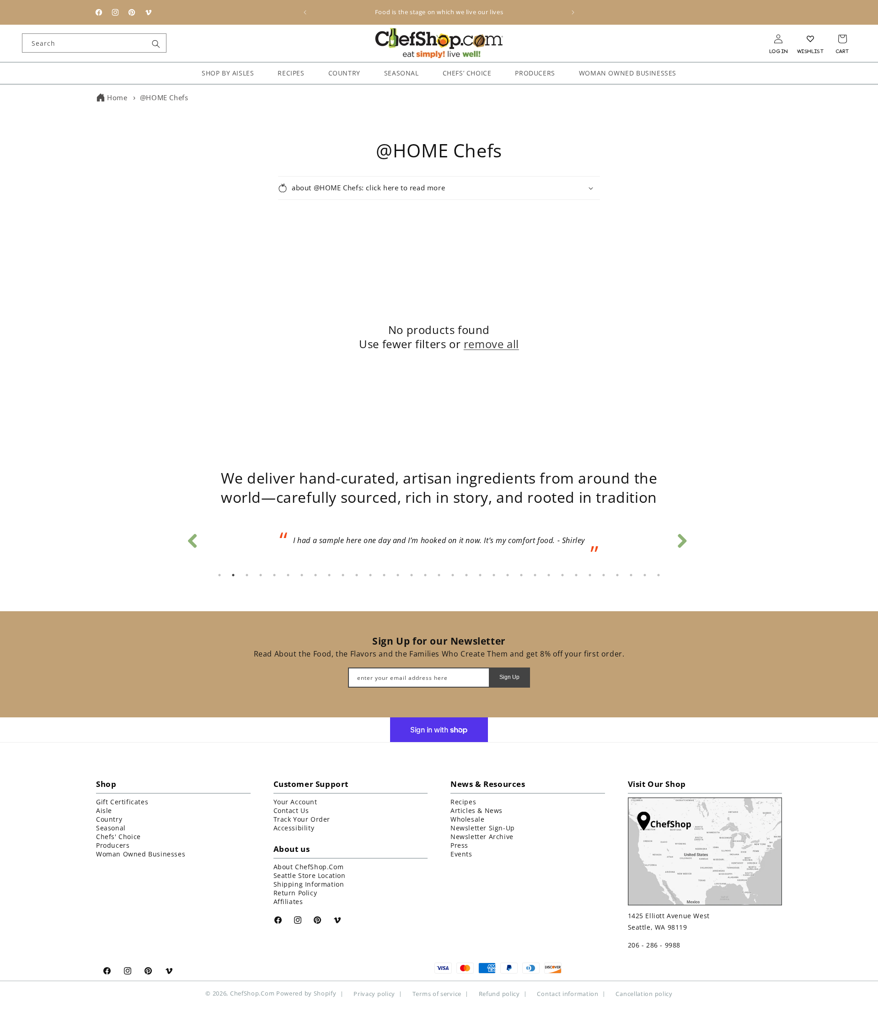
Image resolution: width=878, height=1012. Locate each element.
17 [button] (439, 575)
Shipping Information (308, 884)
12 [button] (370, 575)
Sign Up (509, 677)
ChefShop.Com (252, 993)
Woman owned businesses (140, 854)
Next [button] (681, 538)
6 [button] (288, 575)
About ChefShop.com (308, 866)
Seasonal (111, 828)
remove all (491, 344)
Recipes (463, 801)
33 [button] (658, 575)
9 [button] (329, 575)
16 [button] (425, 575)
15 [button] (411, 575)
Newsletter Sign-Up (482, 828)
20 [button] (480, 575)
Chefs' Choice (118, 836)
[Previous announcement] (305, 12)
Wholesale (467, 819)
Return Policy (295, 892)
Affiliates (288, 901)
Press (459, 845)
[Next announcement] (573, 12)
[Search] (156, 44)
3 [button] (247, 575)
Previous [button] (192, 538)
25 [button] (548, 575)
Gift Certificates (122, 801)
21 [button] (493, 575)
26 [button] (562, 575)
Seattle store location (309, 875)
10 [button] (343, 575)
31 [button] (631, 575)
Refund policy (499, 993)
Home (117, 97)
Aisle (104, 810)
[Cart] (842, 39)
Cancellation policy (644, 993)
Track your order (302, 819)
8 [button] (315, 575)
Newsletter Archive (482, 836)
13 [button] (384, 575)
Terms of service (436, 993)
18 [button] (452, 575)
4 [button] (260, 575)
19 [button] (466, 575)
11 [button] (356, 575)
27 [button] (576, 575)
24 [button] (535, 575)
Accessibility (294, 828)
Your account (295, 801)
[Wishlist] (810, 39)
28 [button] (589, 575)
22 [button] (507, 575)
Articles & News (476, 810)
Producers (112, 845)
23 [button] (521, 575)
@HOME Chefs (164, 97)
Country (109, 819)
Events (461, 854)
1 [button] (219, 575)
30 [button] (617, 575)
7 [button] (301, 575)
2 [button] (233, 575)
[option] (439, 543)
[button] (439, 188)
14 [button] (397, 575)
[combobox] (94, 43)
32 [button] (644, 575)
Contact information (567, 993)
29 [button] (603, 575)
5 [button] (274, 575)
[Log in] (778, 39)
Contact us (291, 810)
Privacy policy (374, 993)
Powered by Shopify (306, 993)
